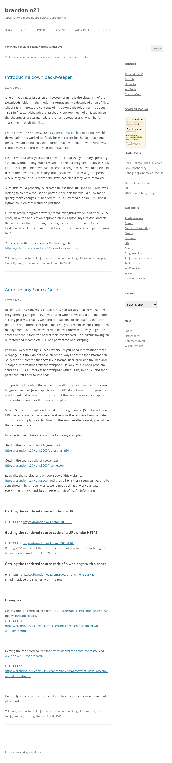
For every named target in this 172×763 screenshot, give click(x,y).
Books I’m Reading (136, 109)
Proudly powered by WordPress (23, 752)
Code (24, 30)
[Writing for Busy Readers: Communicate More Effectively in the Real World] (135, 147)
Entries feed (132, 336)
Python (17, 263)
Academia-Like (134, 218)
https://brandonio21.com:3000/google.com (35, 465)
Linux (8, 263)
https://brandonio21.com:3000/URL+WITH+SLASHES (59, 574)
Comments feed (135, 341)
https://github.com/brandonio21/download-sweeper (41, 248)
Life (127, 243)
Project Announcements (51, 258)
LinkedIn (130, 84)
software (29, 263)
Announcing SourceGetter (33, 289)
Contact (105, 30)
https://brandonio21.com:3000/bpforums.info (37, 450)
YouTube (130, 89)
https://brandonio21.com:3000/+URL (48, 543)
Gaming (129, 233)
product (18, 716)
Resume (60, 30)
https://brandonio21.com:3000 (26, 481)
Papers (41, 30)
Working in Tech (135, 278)
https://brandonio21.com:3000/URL (47, 522)
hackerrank (88, 711)
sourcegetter (33, 716)
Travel (128, 273)
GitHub (129, 79)
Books (129, 223)
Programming (133, 253)
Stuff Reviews (133, 268)
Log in (128, 331)
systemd (41, 263)
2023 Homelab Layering (139, 193)
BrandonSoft (133, 94)
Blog (8, 30)
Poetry (129, 248)
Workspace (82, 30)
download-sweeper (93, 258)
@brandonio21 (134, 74)
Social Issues (132, 263)
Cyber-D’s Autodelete (66, 133)
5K (126, 188)
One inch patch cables (138, 183)
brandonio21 (22, 10)
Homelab (130, 238)
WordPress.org (134, 346)
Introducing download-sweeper (38, 77)
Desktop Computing (137, 228)
